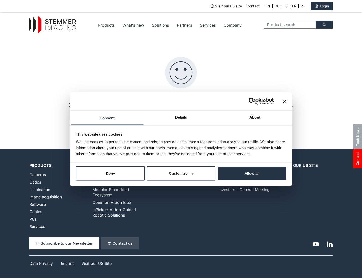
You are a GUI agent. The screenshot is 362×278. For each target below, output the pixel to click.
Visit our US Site (299, 165)
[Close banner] (284, 101)
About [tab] (254, 117)
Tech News (357, 136)
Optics (35, 182)
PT (303, 6)
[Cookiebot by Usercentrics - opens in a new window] (252, 101)
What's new (133, 25)
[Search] (324, 25)
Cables (35, 211)
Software (37, 204)
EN (267, 6)
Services (208, 25)
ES (285, 6)
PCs (33, 219)
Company (233, 25)
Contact (253, 6)
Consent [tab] (107, 118)
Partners (184, 25)
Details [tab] (181, 117)
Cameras (37, 174)
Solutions (160, 25)
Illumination (39, 189)
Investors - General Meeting (244, 189)
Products (106, 25)
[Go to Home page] (52, 25)
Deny (110, 173)
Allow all (252, 173)
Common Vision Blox (111, 202)
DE (277, 6)
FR (294, 6)
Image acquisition (45, 196)
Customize (178, 173)
